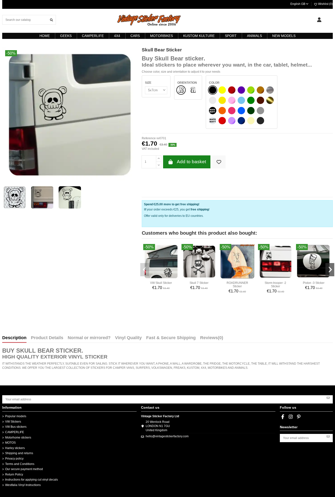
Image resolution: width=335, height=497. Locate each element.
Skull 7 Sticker (199, 283)
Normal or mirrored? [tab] (89, 338)
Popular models (15, 416)
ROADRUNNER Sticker (237, 284)
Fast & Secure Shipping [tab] (171, 338)
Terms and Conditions (19, 464)
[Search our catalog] (51, 19)
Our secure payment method (24, 469)
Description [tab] (14, 338)
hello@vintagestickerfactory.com (167, 436)
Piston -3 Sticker (313, 283)
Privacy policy (14, 458)
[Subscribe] (328, 397)
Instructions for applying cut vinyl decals (31, 479)
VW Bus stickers (15, 426)
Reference (149, 138)
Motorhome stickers (18, 437)
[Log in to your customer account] (319, 19)
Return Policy (14, 474)
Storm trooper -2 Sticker (275, 284)
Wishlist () (325, 4)
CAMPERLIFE (14, 432)
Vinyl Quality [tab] (128, 338)
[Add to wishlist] (219, 161)
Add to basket (191, 161)
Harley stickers (15, 448)
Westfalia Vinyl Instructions (23, 485)
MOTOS (10, 442)
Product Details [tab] (47, 338)
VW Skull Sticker (161, 283)
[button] (144, 269)
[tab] (211, 339)
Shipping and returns (19, 453)
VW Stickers (13, 421)
